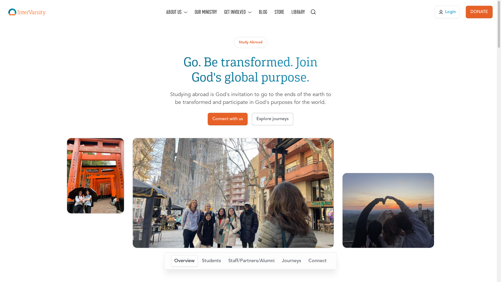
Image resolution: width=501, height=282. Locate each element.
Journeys (291, 260)
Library (298, 12)
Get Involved (235, 12)
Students (211, 260)
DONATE (479, 12)
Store (279, 12)
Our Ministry (206, 12)
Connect (317, 260)
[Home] (27, 12)
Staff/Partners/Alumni (251, 260)
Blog (263, 12)
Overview (184, 260)
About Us (174, 12)
